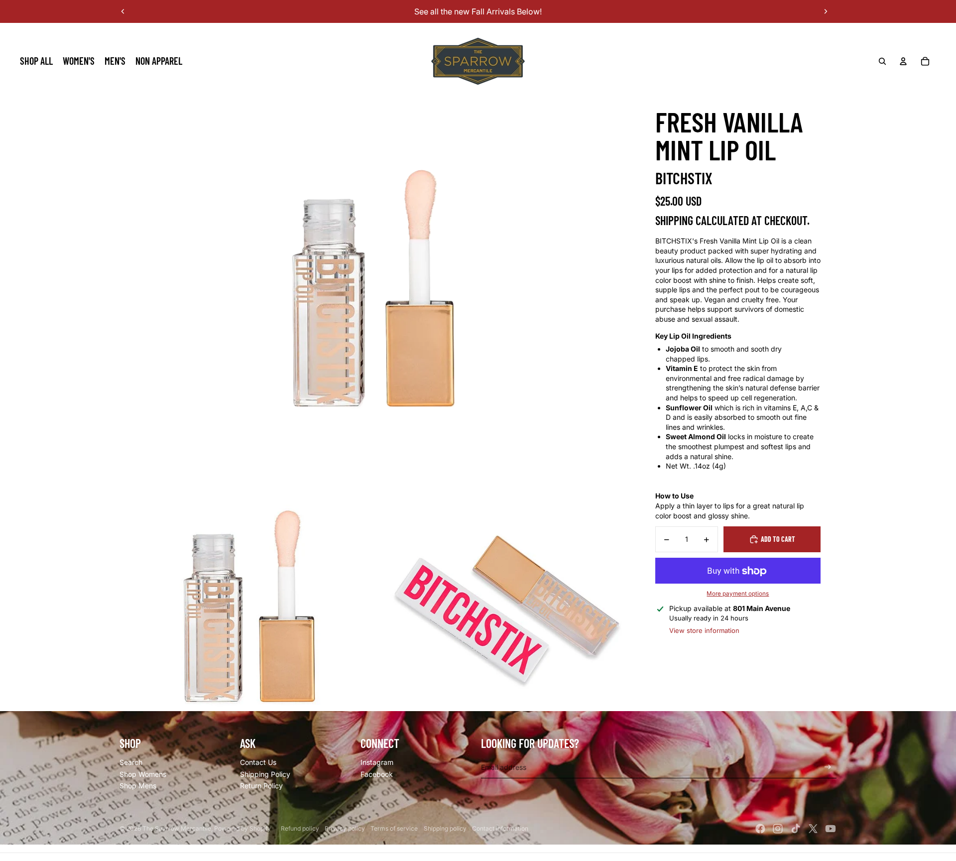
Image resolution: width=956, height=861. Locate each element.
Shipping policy (445, 828)
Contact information (500, 828)
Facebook (376, 774)
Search (131, 762)
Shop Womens (143, 774)
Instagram (376, 762)
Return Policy (261, 785)
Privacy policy (345, 828)
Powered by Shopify (242, 828)
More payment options (738, 593)
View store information (704, 630)
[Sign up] (827, 767)
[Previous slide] (123, 11)
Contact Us (258, 762)
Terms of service (394, 828)
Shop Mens (138, 785)
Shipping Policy (265, 774)
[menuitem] (36, 61)
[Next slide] (825, 11)
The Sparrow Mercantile (176, 828)
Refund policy (300, 828)
